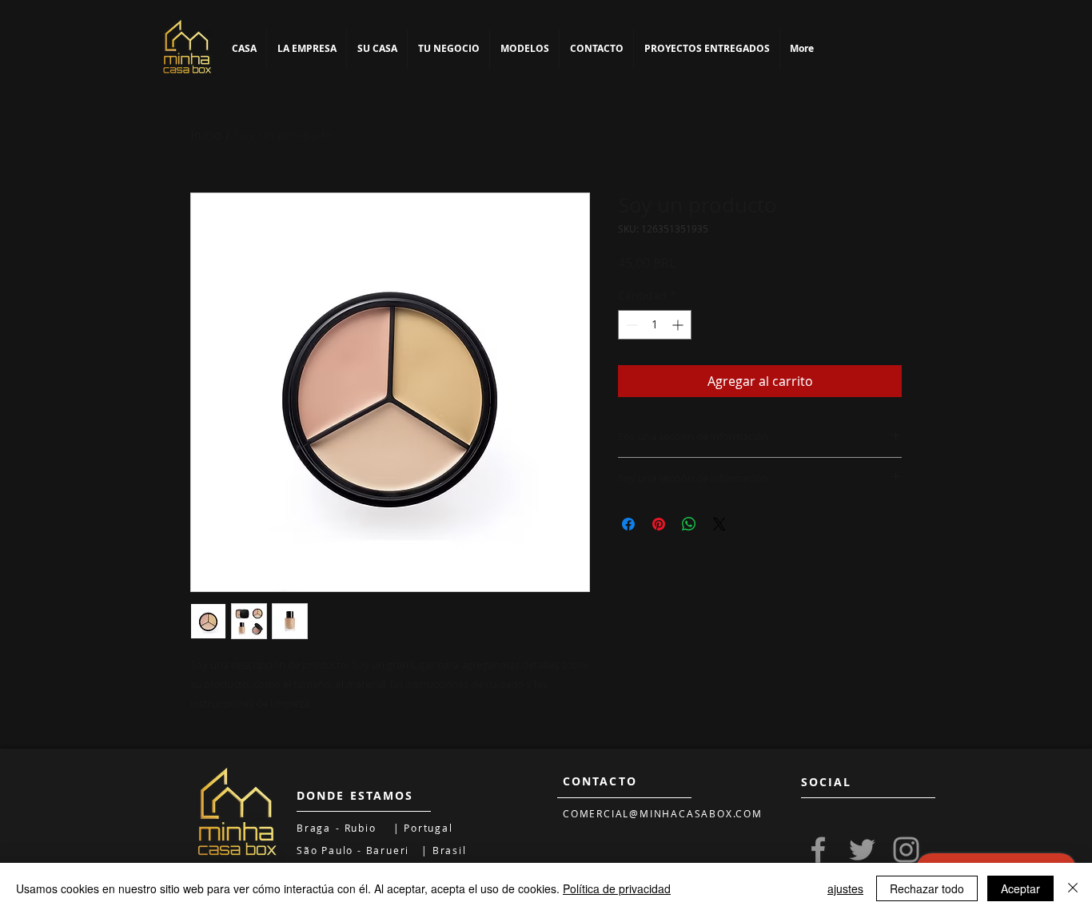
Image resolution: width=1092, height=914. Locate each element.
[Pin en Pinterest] (658, 524)
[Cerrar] (1072, 888)
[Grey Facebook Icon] (818, 850)
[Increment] (679, 325)
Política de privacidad (617, 888)
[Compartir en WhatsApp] (689, 524)
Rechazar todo (927, 888)
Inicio (206, 135)
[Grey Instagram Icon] (906, 850)
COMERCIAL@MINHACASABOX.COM (663, 813)
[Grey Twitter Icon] (862, 850)
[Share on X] (719, 524)
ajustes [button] (845, 888)
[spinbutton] (654, 325)
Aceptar (1020, 888)
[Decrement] (630, 325)
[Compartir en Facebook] (628, 524)
